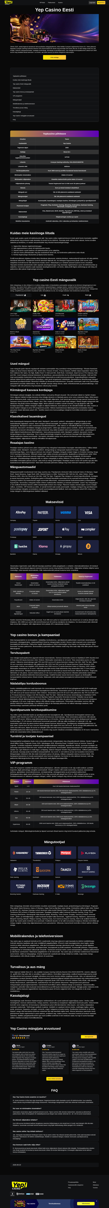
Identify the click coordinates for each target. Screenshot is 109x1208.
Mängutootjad (17, 100)
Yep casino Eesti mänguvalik (22, 84)
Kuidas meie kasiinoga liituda (22, 80)
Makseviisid (16, 88)
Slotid (87, 295)
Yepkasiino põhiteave (19, 76)
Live (42, 295)
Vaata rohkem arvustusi (54, 1078)
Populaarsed (19, 295)
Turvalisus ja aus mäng (20, 108)
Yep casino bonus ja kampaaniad (23, 92)
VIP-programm (17, 96)
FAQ (14, 119)
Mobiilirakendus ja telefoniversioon (24, 104)
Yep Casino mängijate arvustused (23, 116)
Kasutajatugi (17, 112)
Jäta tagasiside (89, 1036)
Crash (64, 295)
